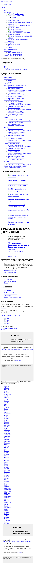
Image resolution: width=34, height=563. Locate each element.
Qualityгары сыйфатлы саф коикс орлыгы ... (17, 190)
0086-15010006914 (10, 272)
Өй (5, 66)
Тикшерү (3, 308)
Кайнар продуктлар (7, 315)
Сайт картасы (18, 315)
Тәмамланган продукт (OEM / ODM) (15, 69)
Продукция (7, 68)
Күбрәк (10, 256)
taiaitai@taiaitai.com (6, 1)
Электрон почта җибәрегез (9, 328)
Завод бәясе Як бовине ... (17, 180)
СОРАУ (15, 256)
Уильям (3, 329)
